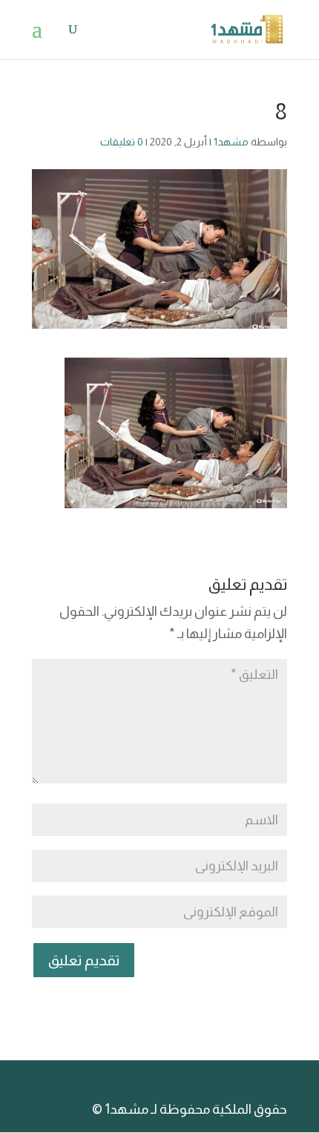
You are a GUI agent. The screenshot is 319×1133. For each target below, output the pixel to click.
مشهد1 (231, 142)
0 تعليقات (121, 142)
